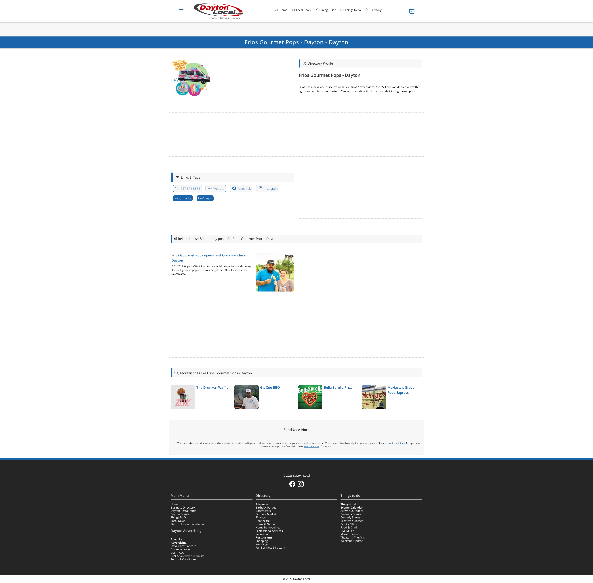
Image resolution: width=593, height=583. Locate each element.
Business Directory (183, 507)
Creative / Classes (352, 521)
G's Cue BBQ (270, 387)
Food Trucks (183, 198)
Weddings (262, 544)
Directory (375, 10)
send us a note (311, 446)
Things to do (352, 10)
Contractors (263, 511)
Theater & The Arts (353, 537)
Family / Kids (349, 524)
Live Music (347, 531)
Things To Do (179, 517)
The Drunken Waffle (212, 387)
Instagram (270, 188)
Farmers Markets (267, 514)
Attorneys (262, 504)
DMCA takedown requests (187, 556)
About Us (177, 539)
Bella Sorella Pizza (338, 387)
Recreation (262, 534)
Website (218, 188)
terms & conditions (395, 443)
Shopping (262, 541)
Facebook (244, 188)
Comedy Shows (350, 517)
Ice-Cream (205, 198)
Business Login (180, 549)
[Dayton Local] (223, 11)
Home (283, 10)
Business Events (351, 514)
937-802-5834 (190, 188)
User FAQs (177, 553)
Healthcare (263, 521)
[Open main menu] (181, 11)
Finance (261, 517)
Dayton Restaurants (183, 511)
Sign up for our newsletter (187, 524)
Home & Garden (266, 524)
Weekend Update (352, 541)
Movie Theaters (350, 534)
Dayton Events (180, 514)
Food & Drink (349, 527)
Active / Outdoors (352, 511)
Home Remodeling (268, 527)
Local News (303, 10)
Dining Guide (327, 10)
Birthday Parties (266, 507)
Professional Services (269, 531)
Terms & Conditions (183, 559)
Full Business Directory (270, 547)
